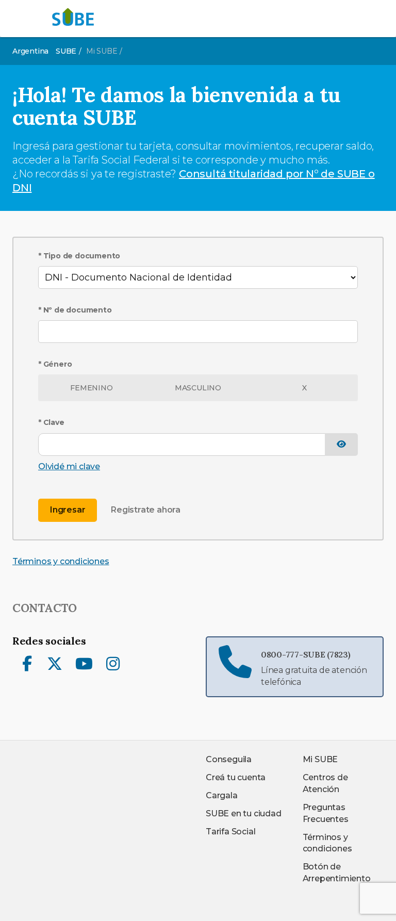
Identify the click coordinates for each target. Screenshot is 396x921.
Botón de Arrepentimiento (337, 872)
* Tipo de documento (79, 255)
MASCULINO (198, 387)
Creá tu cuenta (236, 777)
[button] (341, 444)
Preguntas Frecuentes (326, 813)
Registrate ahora (145, 510)
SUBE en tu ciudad (244, 813)
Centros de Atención (325, 783)
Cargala (222, 795)
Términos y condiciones (60, 561)
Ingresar (67, 510)
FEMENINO (91, 387)
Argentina (30, 51)
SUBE (66, 51)
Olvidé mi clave (69, 466)
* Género (55, 364)
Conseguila (229, 759)
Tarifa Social (230, 831)
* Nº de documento (75, 310)
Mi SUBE (320, 759)
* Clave (51, 422)
